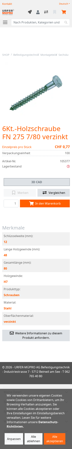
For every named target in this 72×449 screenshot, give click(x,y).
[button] (68, 166)
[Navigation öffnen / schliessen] (6, 22)
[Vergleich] (46, 12)
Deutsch (63, 3)
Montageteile (48, 54)
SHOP (5, 54)
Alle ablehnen (33, 439)
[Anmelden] (38, 12)
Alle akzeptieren (54, 439)
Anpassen (14, 439)
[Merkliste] (55, 12)
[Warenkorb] (64, 12)
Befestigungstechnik (26, 54)
